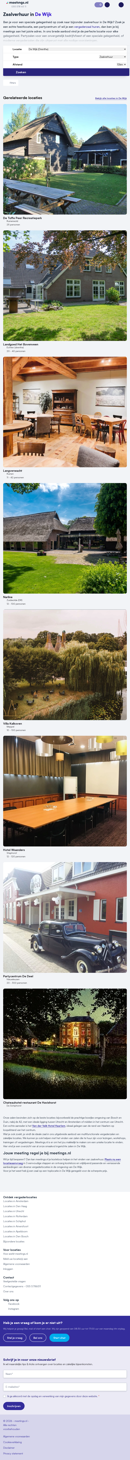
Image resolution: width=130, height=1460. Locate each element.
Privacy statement (13, 1453)
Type (16, 57)
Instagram (13, 1308)
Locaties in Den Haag (15, 1206)
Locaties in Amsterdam (15, 1201)
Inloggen (8, 1268)
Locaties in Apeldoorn (15, 1231)
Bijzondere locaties (13, 1241)
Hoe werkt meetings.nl (15, 1253)
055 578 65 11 (18, 6)
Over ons (8, 1291)
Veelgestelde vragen (14, 1281)
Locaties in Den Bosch (16, 1236)
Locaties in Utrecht (13, 1211)
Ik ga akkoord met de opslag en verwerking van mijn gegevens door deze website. (52, 1396)
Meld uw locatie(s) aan (15, 1258)
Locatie (17, 49)
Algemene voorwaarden (16, 1264)
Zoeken (21, 72)
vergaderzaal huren (87, 26)
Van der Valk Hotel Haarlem (48, 1125)
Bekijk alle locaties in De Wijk (111, 98)
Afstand (17, 64)
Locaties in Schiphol (14, 1221)
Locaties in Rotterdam (15, 1216)
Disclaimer (9, 1447)
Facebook (13, 1303)
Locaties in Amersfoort (15, 1226)
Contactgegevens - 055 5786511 (22, 1286)
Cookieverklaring (12, 1442)
